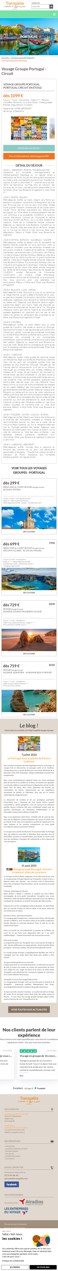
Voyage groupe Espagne (14, 1228)
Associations (9, 1158)
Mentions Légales (11, 1151)
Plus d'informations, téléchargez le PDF (29, 156)
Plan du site (9, 1154)
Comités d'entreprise (12, 1156)
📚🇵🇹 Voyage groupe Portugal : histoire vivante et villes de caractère (29, 871)
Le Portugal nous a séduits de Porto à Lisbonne (29, 760)
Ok (51, 6)
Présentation (10, 1146)
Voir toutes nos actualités (29, 1009)
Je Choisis (15, 1267)
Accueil (5, 58)
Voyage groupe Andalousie (15, 1224)
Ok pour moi (43, 1267)
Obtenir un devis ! (29, 148)
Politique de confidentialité (13, 1261)
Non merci (6, 1231)
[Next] (50, 128)
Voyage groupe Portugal (14, 61)
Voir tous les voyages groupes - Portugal (29, 470)
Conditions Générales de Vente (16, 1149)
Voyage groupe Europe (22, 58)
